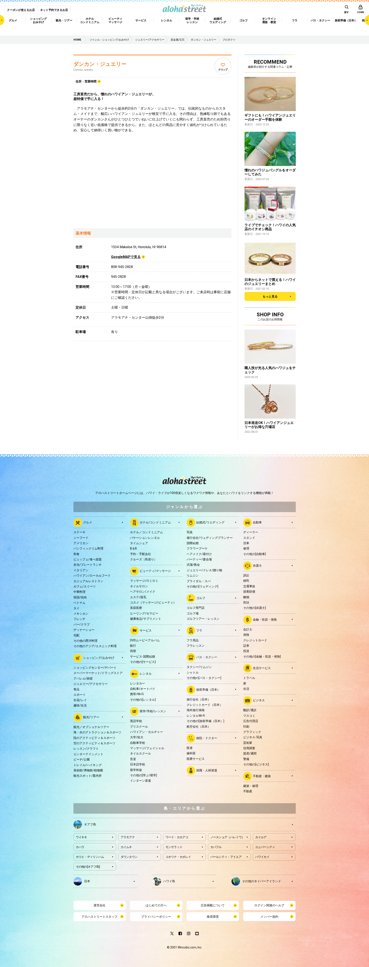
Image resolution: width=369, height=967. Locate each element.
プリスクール (139, 726)
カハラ (80, 847)
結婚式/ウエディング (210, 522)
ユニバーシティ (265, 847)
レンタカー (137, 683)
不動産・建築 (262, 776)
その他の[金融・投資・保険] (262, 656)
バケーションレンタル (145, 537)
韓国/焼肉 (80, 597)
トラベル (249, 678)
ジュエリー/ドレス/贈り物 (204, 570)
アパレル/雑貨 (83, 678)
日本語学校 (137, 764)
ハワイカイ (262, 857)
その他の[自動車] (254, 554)
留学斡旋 (136, 770)
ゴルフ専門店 (196, 608)
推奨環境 (213, 916)
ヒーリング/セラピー (144, 613)
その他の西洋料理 (85, 640)
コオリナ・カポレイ (178, 857)
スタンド (249, 537)
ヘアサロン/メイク (142, 591)
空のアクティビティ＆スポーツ (94, 743)
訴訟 (246, 575)
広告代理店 (250, 721)
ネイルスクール (140, 753)
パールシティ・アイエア (226, 857)
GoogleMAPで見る (126, 257)
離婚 (246, 597)
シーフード (80, 537)
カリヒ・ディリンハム (90, 857)
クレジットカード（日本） (205, 704)
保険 (246, 634)
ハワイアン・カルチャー (146, 732)
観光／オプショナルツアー (91, 727)
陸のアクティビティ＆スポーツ (94, 738)
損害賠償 (249, 591)
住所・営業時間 (86, 81)
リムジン (193, 575)
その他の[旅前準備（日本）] (205, 721)
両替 (133, 651)
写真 (190, 532)
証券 (246, 645)
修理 (246, 548)
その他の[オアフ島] (88, 866)
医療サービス (196, 758)
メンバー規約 (269, 916)
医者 (190, 748)
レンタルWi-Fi (196, 715)
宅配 (76, 635)
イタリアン (80, 570)
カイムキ (126, 847)
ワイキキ (81, 837)
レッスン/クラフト (86, 748)
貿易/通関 (249, 753)
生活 (246, 688)
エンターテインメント (88, 754)
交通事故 (249, 586)
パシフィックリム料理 (88, 548)
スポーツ (79, 694)
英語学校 (136, 721)
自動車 (257, 522)
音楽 (133, 759)
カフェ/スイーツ (84, 586)
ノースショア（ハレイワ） (227, 837)
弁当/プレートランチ (87, 564)
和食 (76, 554)
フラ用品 (193, 640)
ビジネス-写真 (252, 737)
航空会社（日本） (199, 726)
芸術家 (247, 742)
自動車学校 (137, 742)
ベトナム (79, 602)
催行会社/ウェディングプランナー (210, 537)
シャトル (193, 672)
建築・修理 (250, 786)
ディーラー (250, 532)
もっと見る (270, 296)
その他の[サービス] (143, 662)
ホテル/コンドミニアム (155, 522)
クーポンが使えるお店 (21, 10)
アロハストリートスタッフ (99, 916)
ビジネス (259, 700)
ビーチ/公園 (81, 759)
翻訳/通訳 (249, 710)
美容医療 (136, 608)
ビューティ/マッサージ (155, 571)
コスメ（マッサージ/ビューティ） (153, 602)
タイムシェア (139, 543)
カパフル (216, 847)
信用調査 (249, 748)
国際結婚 (193, 543)
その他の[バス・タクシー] (204, 678)
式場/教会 (193, 564)
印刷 (246, 726)
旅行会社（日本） (199, 699)
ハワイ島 (169, 881)
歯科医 (191, 753)
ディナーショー (83, 629)
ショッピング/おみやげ (98, 657)
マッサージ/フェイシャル (147, 748)
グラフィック (252, 732)
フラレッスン (196, 645)
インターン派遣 (140, 780)
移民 (246, 580)
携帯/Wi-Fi (137, 694)
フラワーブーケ (197, 548)
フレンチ (79, 619)
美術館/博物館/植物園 (88, 770)
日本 (87, 881)
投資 (246, 651)
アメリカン (80, 543)
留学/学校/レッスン (153, 711)
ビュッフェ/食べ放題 (87, 559)
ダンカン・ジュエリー (99, 64)
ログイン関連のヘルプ (269, 905)
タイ (76, 608)
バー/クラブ (81, 624)
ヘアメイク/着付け (199, 554)
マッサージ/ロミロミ (144, 580)
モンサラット (174, 847)
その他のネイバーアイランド (261, 881)
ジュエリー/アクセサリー (90, 684)
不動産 (247, 791)
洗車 (246, 543)
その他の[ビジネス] (256, 764)
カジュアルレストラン (88, 581)
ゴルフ (200, 598)
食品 (76, 689)
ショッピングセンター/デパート (95, 667)
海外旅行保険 (196, 710)
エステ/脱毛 (138, 597)
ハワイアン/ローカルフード (92, 575)
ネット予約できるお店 (54, 10)
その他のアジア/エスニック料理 (95, 646)
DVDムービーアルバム (145, 640)
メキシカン (80, 613)
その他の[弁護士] (254, 608)
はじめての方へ (156, 905)
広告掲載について (213, 905)
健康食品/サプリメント (145, 618)
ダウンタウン (129, 857)
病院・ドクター (206, 738)
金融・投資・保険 (265, 619)
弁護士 (257, 565)
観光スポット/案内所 (87, 775)
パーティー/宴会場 (199, 559)
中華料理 (79, 591)
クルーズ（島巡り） (143, 559)
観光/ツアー (91, 717)
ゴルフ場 (193, 613)
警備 (246, 759)
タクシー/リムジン (199, 667)
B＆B (133, 548)
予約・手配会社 (140, 554)
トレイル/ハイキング (87, 765)
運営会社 (99, 905)
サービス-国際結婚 (142, 656)
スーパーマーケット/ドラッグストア (98, 673)
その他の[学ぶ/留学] (143, 775)
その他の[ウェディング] (202, 586)
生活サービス (262, 668)
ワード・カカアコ (176, 837)
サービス (146, 630)
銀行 (133, 645)
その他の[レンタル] (143, 699)
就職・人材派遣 (206, 770)
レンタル (146, 673)
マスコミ (249, 715)
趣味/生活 (80, 705)
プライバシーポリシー (156, 916)
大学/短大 (136, 737)
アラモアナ (128, 837)
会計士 (247, 629)
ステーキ (79, 532)
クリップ (222, 69)
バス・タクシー (206, 657)
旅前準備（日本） (208, 689)
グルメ (87, 522)
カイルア (260, 837)
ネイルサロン (139, 586)
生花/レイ (80, 700)
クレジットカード (255, 640)
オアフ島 (90, 824)
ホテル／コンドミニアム (146, 532)
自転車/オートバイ (142, 688)
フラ (199, 630)
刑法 (246, 602)
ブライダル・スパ (199, 581)
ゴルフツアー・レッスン (203, 618)
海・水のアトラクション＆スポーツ (97, 732)
